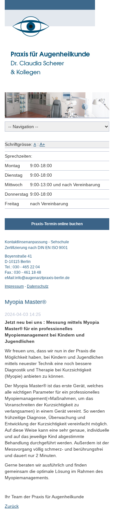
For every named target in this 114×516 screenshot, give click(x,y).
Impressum (14, 286)
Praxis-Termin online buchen (57, 224)
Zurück (12, 506)
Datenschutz (37, 286)
